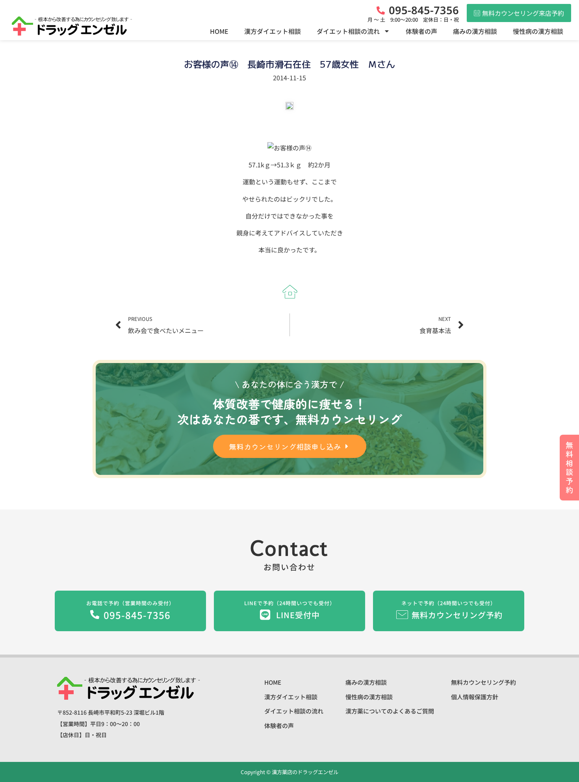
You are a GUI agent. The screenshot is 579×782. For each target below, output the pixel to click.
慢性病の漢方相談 (538, 31)
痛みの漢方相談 (475, 31)
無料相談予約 (569, 467)
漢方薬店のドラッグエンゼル (304, 772)
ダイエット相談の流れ (348, 31)
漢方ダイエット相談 (272, 31)
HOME (219, 31)
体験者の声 (421, 31)
